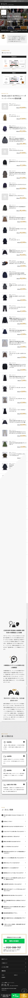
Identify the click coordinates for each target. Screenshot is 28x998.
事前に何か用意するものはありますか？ (12, 841)
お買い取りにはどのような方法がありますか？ (14, 826)
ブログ (3, 975)
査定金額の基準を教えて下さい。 (11, 913)
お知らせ (16, 975)
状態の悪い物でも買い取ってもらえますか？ (13, 895)
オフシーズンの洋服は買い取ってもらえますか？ (14, 857)
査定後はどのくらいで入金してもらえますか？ (14, 873)
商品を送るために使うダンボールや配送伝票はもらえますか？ (14, 852)
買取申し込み (24, 995)
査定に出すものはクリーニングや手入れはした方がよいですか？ (14, 889)
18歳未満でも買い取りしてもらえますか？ (13, 884)
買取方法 (3, 971)
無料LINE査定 (14, 941)
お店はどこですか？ (8, 821)
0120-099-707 (13, 947)
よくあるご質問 (14, 967)
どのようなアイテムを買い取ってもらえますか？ (14, 831)
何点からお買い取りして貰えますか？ (12, 836)
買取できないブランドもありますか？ (12, 862)
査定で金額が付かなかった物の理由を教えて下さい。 (14, 918)
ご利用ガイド (14, 963)
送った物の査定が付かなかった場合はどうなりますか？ (14, 901)
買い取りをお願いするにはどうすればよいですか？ (14, 815)
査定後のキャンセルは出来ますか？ (11, 867)
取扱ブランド (14, 959)
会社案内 (3, 977)
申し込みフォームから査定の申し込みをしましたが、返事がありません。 (14, 878)
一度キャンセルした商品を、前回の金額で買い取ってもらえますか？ (14, 925)
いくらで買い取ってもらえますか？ (11, 846)
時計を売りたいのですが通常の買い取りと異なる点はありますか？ (14, 907)
